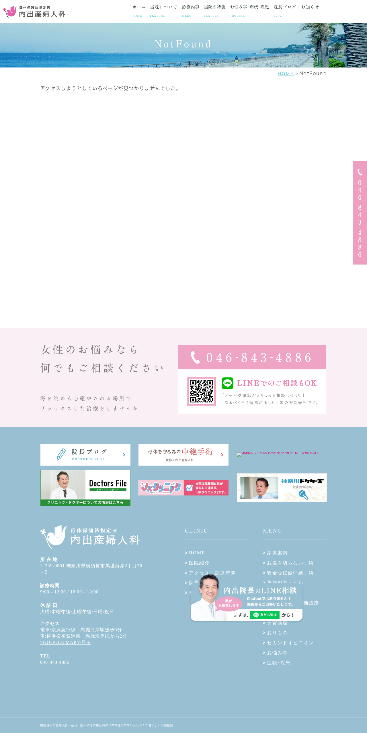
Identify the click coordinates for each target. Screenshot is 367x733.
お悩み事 (277, 652)
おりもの (277, 632)
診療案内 (277, 552)
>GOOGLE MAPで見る (65, 642)
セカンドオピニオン (290, 642)
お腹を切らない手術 (290, 562)
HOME (197, 552)
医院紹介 (199, 562)
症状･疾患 (279, 662)
